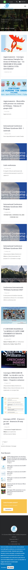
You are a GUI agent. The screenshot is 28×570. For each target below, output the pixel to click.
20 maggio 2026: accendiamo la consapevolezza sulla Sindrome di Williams (16, 491)
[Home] (7, 6)
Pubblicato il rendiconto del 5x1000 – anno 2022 (17, 472)
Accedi (11, 1)
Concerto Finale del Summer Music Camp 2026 (16, 484)
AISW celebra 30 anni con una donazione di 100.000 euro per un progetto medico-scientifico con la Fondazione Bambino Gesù (17, 459)
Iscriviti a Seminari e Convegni (8, 446)
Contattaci (8, 509)
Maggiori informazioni (6, 564)
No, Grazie (10, 567)
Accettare (3, 567)
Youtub (22, 136)
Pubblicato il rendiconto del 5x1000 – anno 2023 (17, 466)
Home (2, 28)
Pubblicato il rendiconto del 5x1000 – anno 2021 (17, 478)
